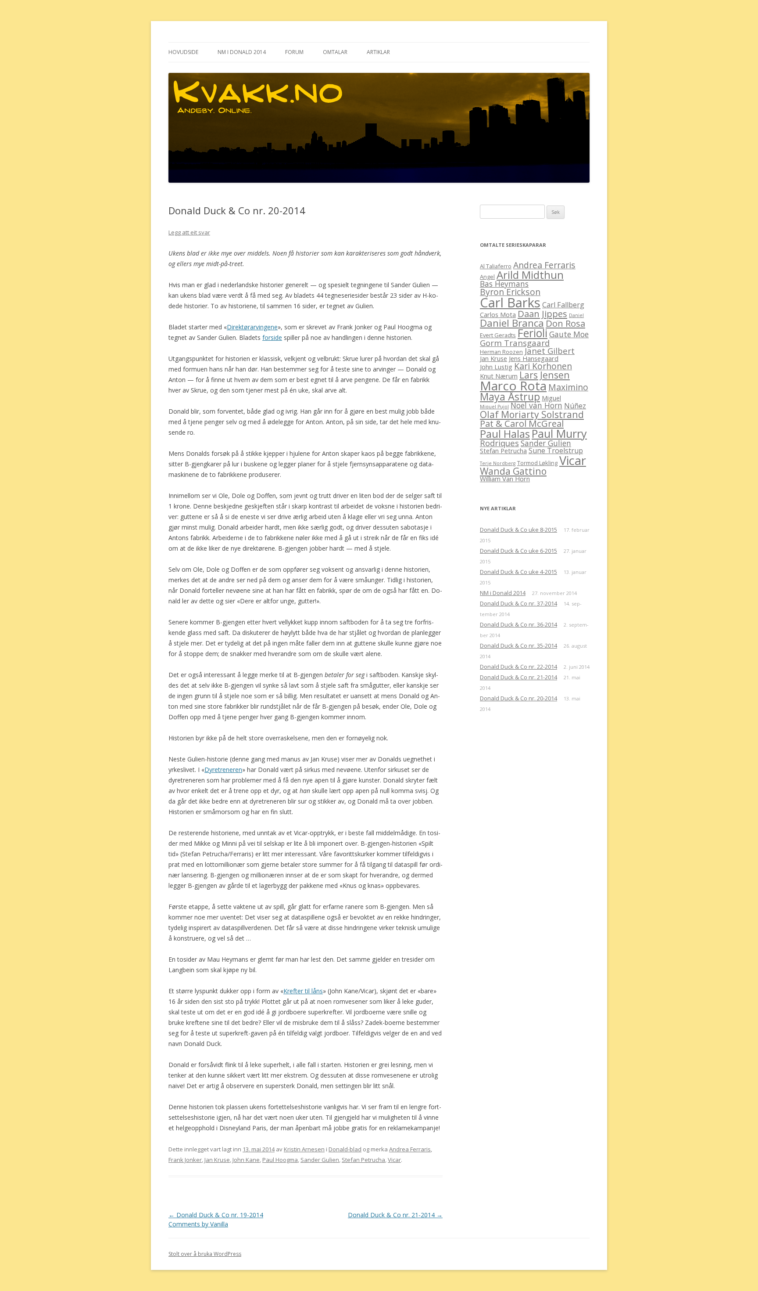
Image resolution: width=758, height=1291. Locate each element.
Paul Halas (505, 433)
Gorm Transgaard (515, 342)
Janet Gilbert (550, 350)
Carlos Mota (498, 314)
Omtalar (335, 52)
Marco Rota (513, 385)
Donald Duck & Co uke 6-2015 (518, 551)
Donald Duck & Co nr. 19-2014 (215, 1215)
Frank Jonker (185, 1160)
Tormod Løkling (537, 463)
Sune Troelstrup (556, 450)
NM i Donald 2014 (242, 52)
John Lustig (496, 366)
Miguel (551, 397)
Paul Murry (559, 433)
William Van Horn (505, 478)
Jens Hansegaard (533, 358)
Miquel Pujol (494, 407)
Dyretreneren (223, 769)
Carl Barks (510, 302)
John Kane (246, 1160)
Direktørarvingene (252, 327)
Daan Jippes (542, 313)
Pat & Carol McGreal (522, 423)
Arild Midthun (530, 274)
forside (272, 337)
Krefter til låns (303, 991)
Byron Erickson (510, 292)
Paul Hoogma (280, 1160)
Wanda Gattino (513, 471)
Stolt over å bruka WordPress (204, 1254)
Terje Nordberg (497, 463)
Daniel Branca (512, 323)
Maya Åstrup (510, 396)
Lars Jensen (544, 374)
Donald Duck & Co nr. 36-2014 (518, 624)
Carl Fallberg (563, 305)
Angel (487, 277)
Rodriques (499, 442)
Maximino (568, 387)
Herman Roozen (501, 352)
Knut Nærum (499, 375)
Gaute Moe (569, 334)
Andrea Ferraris (410, 1149)
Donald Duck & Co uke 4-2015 (518, 572)
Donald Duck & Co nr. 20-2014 (518, 698)
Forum (294, 52)
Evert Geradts (498, 335)
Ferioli (532, 333)
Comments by (198, 1224)
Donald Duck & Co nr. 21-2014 (395, 1215)
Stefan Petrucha (363, 1160)
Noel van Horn (536, 405)
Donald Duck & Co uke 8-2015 (518, 530)
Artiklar (378, 52)
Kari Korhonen (543, 366)
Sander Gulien (319, 1160)
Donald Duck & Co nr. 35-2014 (518, 645)
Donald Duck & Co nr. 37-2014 (518, 603)
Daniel (576, 315)
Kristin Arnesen (304, 1149)
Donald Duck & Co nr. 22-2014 (518, 667)
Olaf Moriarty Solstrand (532, 414)
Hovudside (183, 52)
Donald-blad (345, 1149)
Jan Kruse (217, 1160)
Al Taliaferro (495, 266)
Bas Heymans (504, 283)
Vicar (394, 1160)
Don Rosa (565, 323)
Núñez (575, 406)
